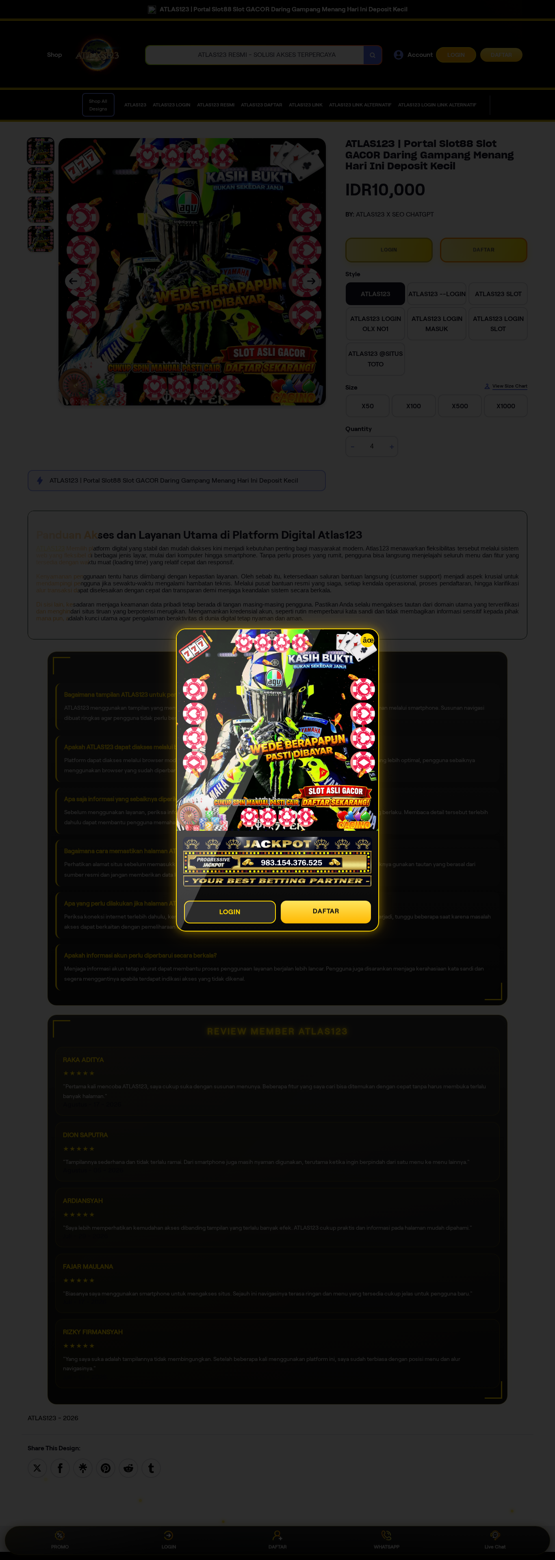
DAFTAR (326, 911)
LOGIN (230, 911)
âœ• (368, 640)
